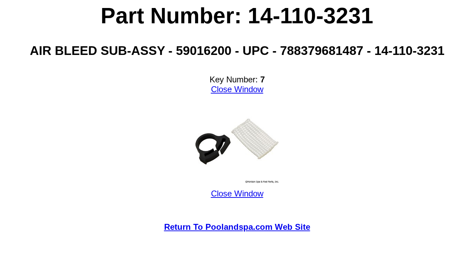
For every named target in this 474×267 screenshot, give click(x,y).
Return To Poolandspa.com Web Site (237, 227)
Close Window (237, 89)
